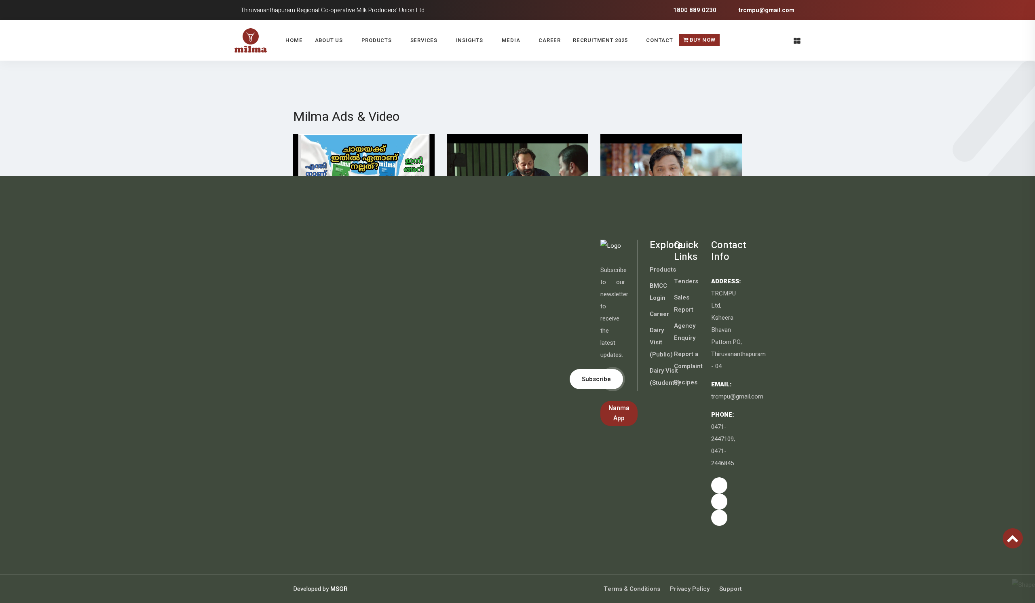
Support (730, 588)
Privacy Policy (690, 588)
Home (293, 40)
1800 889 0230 (694, 10)
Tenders (686, 281)
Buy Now (702, 40)
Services (423, 40)
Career (550, 40)
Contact (659, 40)
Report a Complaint (688, 360)
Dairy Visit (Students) (665, 376)
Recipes (685, 382)
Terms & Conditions (632, 588)
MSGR (339, 588)
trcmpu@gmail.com (765, 10)
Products (376, 40)
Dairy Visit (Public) (661, 342)
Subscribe (596, 379)
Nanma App (618, 413)
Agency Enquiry (684, 331)
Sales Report (683, 303)
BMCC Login (658, 291)
